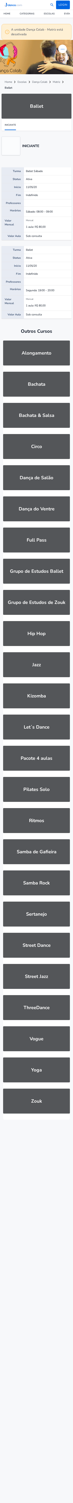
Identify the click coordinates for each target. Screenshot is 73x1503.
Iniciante (10, 124)
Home (7, 13)
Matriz (56, 82)
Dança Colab (39, 82)
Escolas (49, 13)
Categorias (27, 13)
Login (63, 5)
